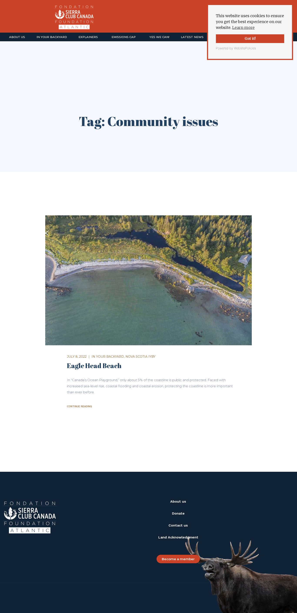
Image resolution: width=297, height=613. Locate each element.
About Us (17, 37)
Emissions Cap (124, 37)
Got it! (250, 38)
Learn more (243, 27)
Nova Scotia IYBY (140, 357)
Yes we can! (159, 37)
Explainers (88, 37)
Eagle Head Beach (94, 365)
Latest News (192, 37)
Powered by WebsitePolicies (236, 48)
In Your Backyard (108, 357)
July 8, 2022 (77, 357)
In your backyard (52, 37)
